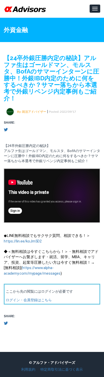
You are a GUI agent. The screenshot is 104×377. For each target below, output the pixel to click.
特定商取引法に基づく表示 (61, 369)
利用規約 (28, 369)
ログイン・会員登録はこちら (29, 300)
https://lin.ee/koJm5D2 (23, 241)
